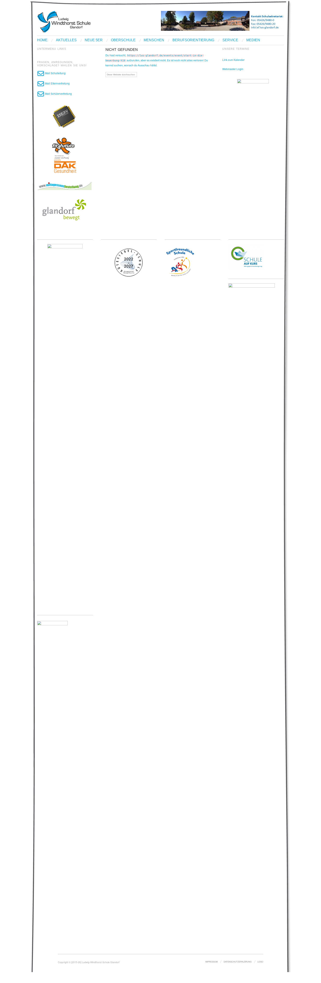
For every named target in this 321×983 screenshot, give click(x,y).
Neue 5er (94, 40)
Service (230, 40)
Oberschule (123, 40)
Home (42, 40)
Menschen (154, 40)
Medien (253, 40)
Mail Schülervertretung (58, 93)
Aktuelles (66, 40)
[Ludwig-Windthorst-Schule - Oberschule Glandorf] (80, 21)
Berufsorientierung (193, 40)
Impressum (211, 961)
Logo (260, 961)
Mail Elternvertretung (57, 83)
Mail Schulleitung (55, 73)
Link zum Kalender (233, 60)
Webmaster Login (232, 69)
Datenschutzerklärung (238, 961)
